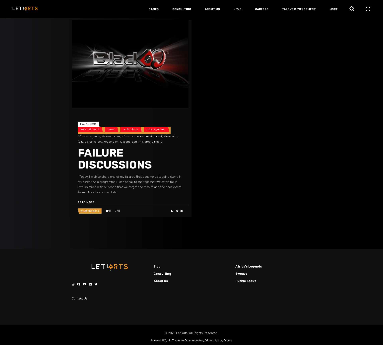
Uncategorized (156, 129)
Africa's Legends (89, 136)
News (111, 129)
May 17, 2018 (88, 124)
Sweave (241, 274)
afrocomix (170, 136)
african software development (142, 136)
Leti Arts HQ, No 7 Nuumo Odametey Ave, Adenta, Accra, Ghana (191, 340)
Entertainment (89, 129)
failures (83, 141)
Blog (157, 266)
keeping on (111, 141)
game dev (96, 141)
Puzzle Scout (245, 281)
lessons (125, 141)
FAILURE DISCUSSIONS (115, 159)
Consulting (162, 274)
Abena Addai (92, 210)
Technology (130, 129)
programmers (153, 141)
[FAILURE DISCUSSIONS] (130, 64)
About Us (161, 281)
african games (111, 136)
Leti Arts (137, 141)
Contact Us (79, 298)
